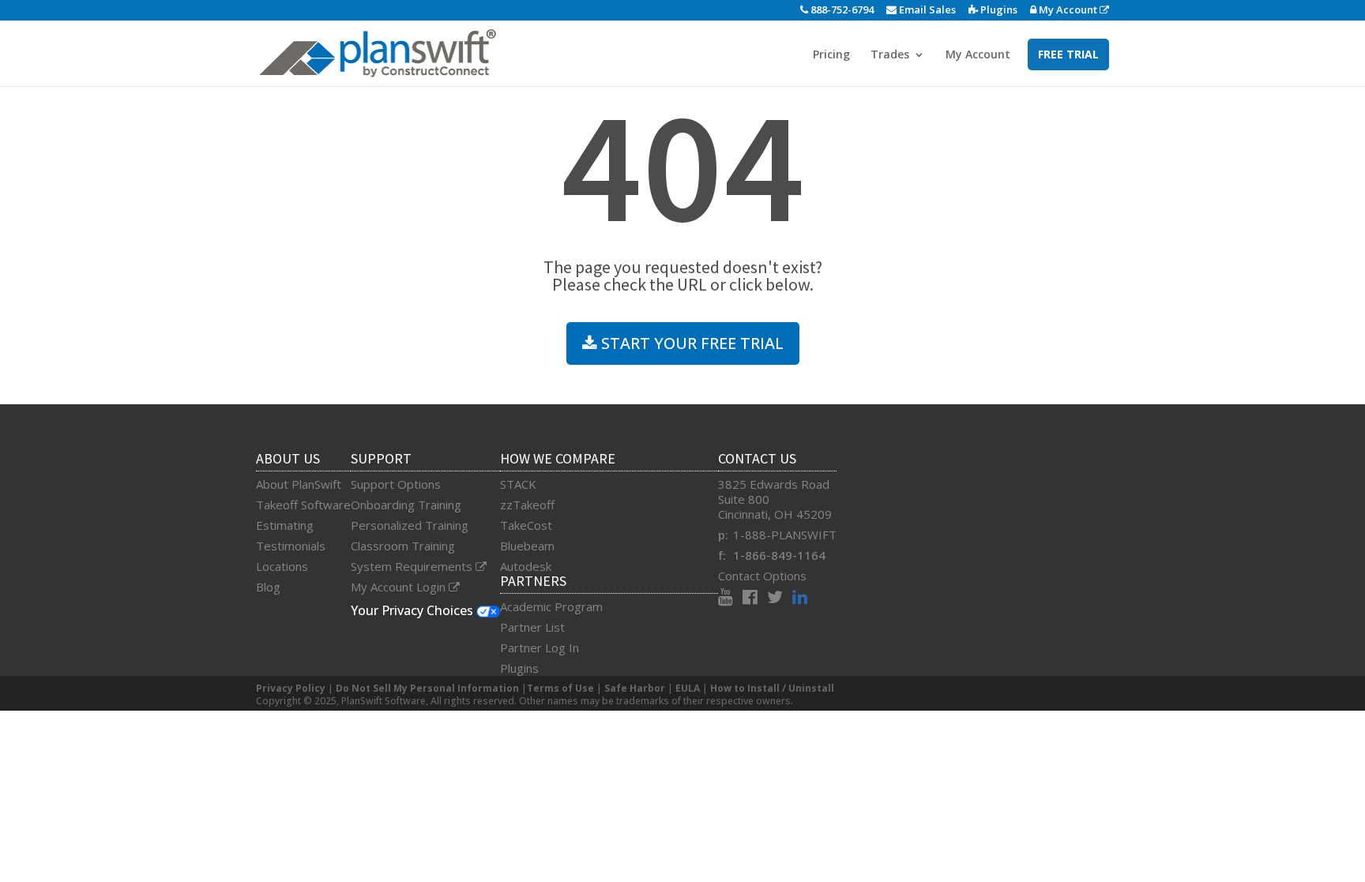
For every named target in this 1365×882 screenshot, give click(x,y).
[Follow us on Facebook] (755, 598)
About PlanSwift (298, 484)
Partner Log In (539, 647)
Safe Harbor (634, 688)
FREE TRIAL (1068, 54)
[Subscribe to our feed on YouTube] (730, 598)
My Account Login (400, 587)
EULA (687, 688)
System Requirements (413, 566)
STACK (518, 484)
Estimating (285, 525)
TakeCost (526, 525)
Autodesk (525, 566)
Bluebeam (527, 546)
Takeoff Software (303, 504)
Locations (282, 566)
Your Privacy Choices (413, 610)
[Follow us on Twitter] (779, 598)
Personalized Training (409, 525)
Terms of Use (560, 688)
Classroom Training (403, 546)
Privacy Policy (290, 688)
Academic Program (551, 606)
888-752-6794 (841, 9)
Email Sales (926, 9)
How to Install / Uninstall (772, 688)
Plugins (997, 9)
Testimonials (290, 546)
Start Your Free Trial (690, 343)
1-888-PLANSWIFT (785, 534)
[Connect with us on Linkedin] (799, 598)
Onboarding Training (406, 504)
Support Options (396, 484)
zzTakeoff (527, 504)
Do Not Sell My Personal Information (427, 688)
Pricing (831, 55)
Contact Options (762, 576)
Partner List (532, 627)
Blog (268, 587)
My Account (1068, 9)
